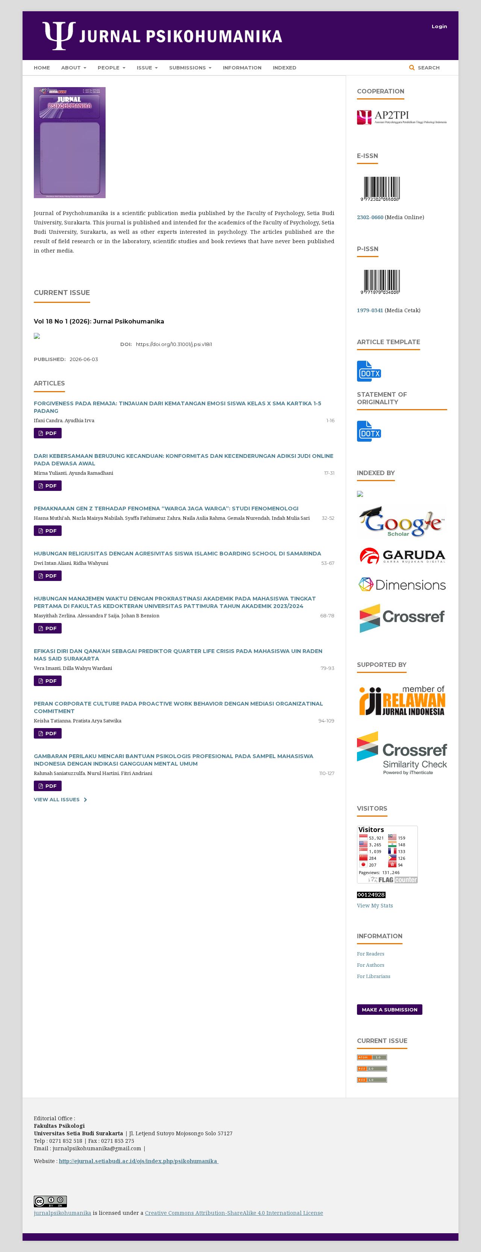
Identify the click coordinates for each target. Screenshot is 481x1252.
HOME (42, 68)
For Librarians (373, 976)
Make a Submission (389, 1010)
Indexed (284, 68)
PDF (50, 433)
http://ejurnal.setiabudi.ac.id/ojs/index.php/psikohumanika (139, 1161)
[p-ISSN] (380, 295)
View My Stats (375, 905)
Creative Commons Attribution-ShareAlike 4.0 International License (234, 1212)
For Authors (370, 965)
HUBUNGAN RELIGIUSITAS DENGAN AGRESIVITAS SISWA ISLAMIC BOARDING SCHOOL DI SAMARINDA (177, 553)
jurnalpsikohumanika (62, 1212)
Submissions (188, 68)
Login (439, 26)
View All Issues (57, 799)
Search (428, 68)
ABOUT (71, 68)
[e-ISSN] (380, 202)
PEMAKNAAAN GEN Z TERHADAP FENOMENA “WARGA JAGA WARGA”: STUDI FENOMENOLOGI (166, 508)
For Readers (370, 953)
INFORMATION (242, 68)
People (109, 68)
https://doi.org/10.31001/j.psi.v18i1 (174, 344)
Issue (145, 68)
